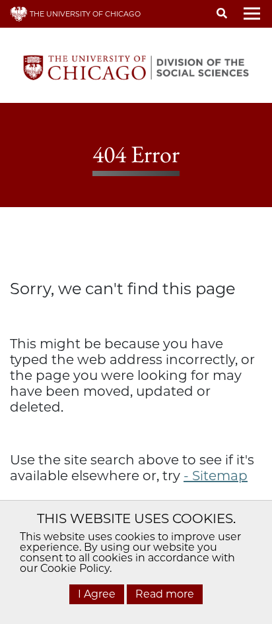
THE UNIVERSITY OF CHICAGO (84, 13)
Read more (164, 594)
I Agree (97, 594)
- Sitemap (216, 476)
